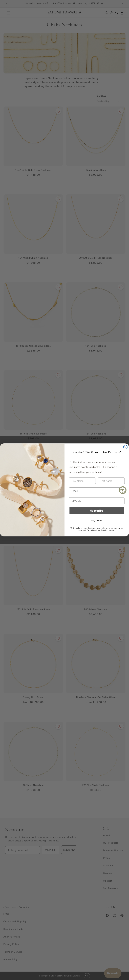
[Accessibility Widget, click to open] (122, 490)
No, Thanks (96, 520)
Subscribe (96, 511)
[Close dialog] (125, 447)
